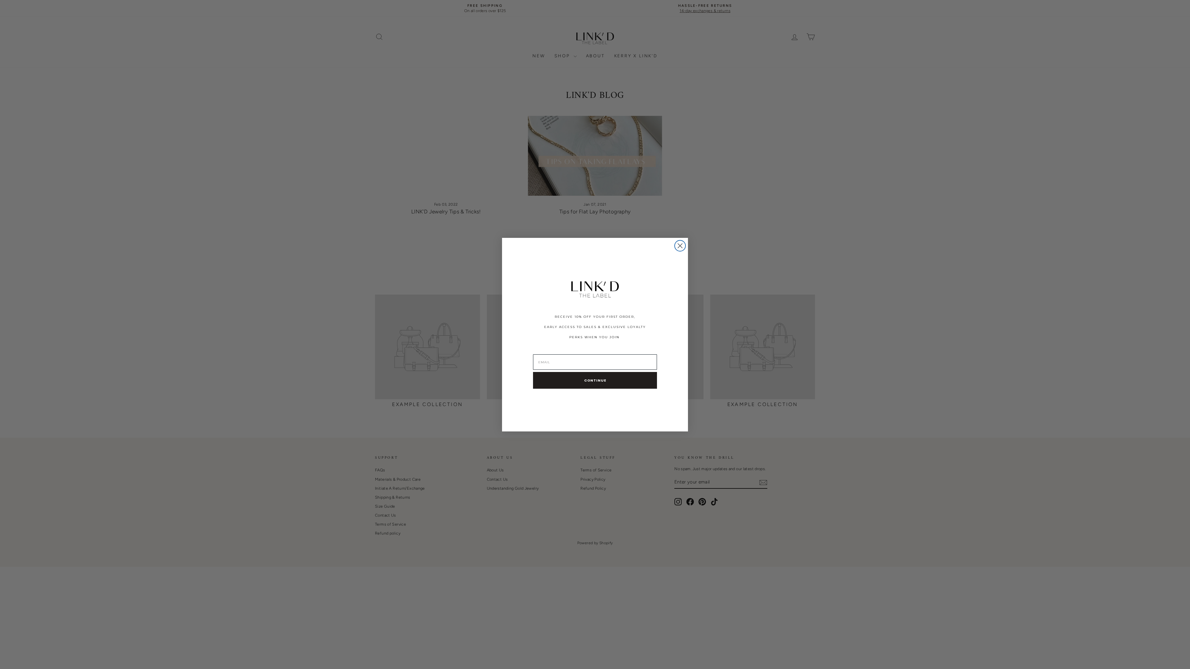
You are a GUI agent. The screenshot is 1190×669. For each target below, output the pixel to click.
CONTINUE (595, 380)
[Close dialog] (680, 245)
